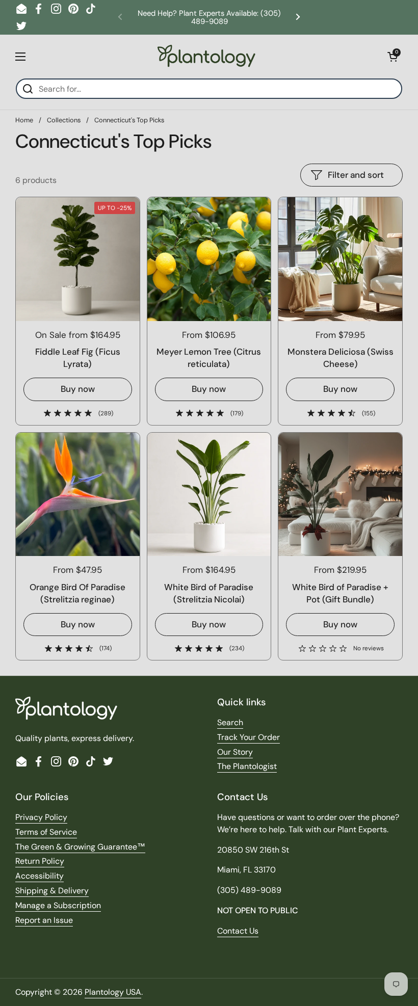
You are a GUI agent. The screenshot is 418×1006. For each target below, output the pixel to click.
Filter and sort (356, 174)
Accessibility (39, 875)
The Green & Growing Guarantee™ (80, 846)
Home (24, 120)
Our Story (235, 752)
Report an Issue (44, 920)
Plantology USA (113, 992)
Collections (64, 120)
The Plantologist (247, 766)
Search (230, 722)
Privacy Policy (41, 817)
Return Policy (39, 861)
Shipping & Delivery (52, 890)
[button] (392, 56)
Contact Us (237, 930)
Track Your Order (248, 737)
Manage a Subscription (58, 905)
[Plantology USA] (206, 56)
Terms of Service (46, 832)
